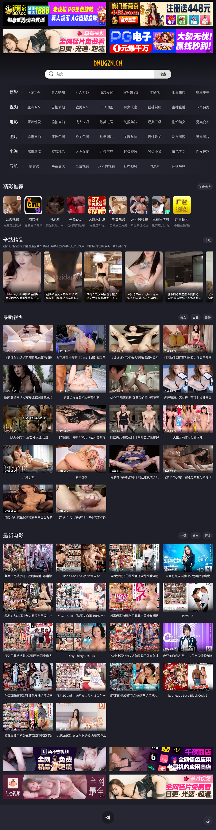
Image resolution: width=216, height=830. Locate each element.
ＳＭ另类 (202, 107)
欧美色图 (82, 136)
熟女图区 (178, 136)
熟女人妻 (130, 107)
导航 (13, 166)
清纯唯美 (154, 136)
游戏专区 (106, 92)
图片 (13, 136)
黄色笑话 (178, 151)
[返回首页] (208, 821)
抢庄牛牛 (202, 92)
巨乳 (195, 317)
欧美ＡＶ (82, 107)
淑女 (195, 536)
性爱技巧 (202, 151)
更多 (208, 317)
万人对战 (82, 92)
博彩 (13, 92)
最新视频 (13, 316)
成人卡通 (82, 122)
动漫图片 (106, 136)
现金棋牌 (178, 92)
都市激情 (34, 151)
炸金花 (155, 92)
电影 (13, 122)
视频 (13, 107)
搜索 (162, 74)
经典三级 (154, 122)
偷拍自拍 (58, 122)
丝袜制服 (154, 107)
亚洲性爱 (34, 122)
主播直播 (178, 107)
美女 (183, 317)
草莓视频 (82, 166)
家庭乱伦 (58, 151)
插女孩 (34, 166)
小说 (13, 151)
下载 (208, 240)
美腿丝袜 (130, 136)
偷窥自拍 (34, 136)
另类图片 (202, 136)
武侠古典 (106, 151)
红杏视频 (130, 166)
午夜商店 (58, 166)
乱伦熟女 (178, 122)
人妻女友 (82, 151)
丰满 (183, 536)
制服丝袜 (130, 122)
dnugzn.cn (108, 63)
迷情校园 (130, 151)
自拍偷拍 (58, 107)
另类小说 (154, 151)
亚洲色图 (58, 136)
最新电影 (13, 535)
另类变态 (202, 122)
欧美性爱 (106, 122)
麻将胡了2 (130, 92)
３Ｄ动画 (106, 107)
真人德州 (58, 92)
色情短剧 (178, 166)
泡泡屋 (155, 166)
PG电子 (34, 92)
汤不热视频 (106, 166)
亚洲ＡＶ (34, 107)
